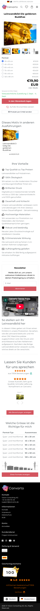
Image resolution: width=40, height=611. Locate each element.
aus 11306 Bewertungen (18, 373)
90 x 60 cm (8, 74)
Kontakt (5, 510)
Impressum (6, 512)
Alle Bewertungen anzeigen (20, 412)
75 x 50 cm (8, 70)
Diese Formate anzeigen (20, 474)
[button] (6, 51)
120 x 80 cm (9, 77)
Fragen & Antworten (9, 535)
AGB (3, 517)
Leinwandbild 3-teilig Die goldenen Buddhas (10, 147)
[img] (20, 370)
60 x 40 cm (8, 67)
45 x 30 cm (8, 64)
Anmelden (6, 526)
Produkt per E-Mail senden (21, 112)
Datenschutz (7, 515)
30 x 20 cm (8, 61)
